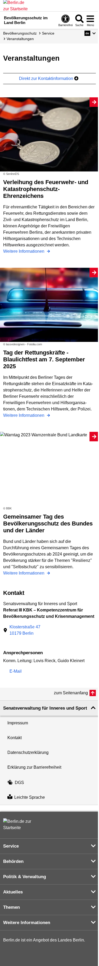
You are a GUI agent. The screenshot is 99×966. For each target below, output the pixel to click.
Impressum (17, 723)
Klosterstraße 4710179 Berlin (25, 630)
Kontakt (14, 737)
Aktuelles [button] (13, 892)
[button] (90, 33)
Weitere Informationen (24, 251)
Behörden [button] (13, 861)
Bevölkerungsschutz (20, 33)
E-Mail (16, 672)
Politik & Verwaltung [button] (24, 876)
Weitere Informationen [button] (26, 922)
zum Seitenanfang (71, 693)
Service (48, 33)
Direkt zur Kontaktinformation (46, 78)
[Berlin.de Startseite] (19, 824)
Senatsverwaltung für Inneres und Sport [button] (45, 708)
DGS (19, 782)
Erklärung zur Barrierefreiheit (34, 767)
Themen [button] (11, 907)
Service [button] (11, 846)
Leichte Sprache (29, 797)
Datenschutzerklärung (28, 752)
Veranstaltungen (20, 39)
